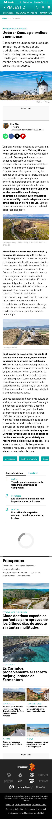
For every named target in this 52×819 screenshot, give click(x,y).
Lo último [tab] (33, 472)
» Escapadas (15, 18)
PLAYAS (30, 739)
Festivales (8, 13)
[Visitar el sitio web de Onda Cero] (31, 781)
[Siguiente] (47, 2)
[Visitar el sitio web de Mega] (8, 781)
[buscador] (43, 7)
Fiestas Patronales (11, 569)
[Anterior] (20, 2)
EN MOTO (6, 739)
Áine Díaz (14, 124)
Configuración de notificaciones (20, 813)
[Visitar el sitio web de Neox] (31, 775)
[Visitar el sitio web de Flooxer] (40, 787)
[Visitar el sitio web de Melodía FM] (11, 787)
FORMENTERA (9, 664)
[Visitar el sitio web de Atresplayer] (26, 787)
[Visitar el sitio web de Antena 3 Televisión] (8, 775)
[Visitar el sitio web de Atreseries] (20, 781)
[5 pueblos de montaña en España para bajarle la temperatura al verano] (38, 695)
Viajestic (5, 18)
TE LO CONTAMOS (34, 704)
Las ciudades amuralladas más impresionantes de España (27, 500)
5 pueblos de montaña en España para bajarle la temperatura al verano (37, 708)
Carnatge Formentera (42, 2)
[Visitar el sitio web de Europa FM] (43, 781)
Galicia (14, 479)
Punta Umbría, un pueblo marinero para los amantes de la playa (27, 515)
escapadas (10, 459)
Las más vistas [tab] (14, 472)
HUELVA (15, 509)
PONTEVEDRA (8, 704)
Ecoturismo (34, 572)
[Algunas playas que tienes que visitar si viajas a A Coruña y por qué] (38, 730)
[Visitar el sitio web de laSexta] (20, 775)
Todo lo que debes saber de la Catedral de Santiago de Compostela (27, 485)
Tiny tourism (27, 2)
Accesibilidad (39, 813)
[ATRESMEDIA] (26, 767)
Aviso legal (10, 805)
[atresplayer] (38, 7)
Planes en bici (24, 575)
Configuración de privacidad (35, 809)
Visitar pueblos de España (15, 572)
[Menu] (48, 7)
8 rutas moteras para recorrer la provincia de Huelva (12, 744)
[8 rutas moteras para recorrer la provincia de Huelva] (14, 730)
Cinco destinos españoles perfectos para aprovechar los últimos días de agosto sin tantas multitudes (25, 621)
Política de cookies (39, 805)
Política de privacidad (23, 805)
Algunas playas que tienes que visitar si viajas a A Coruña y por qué (37, 744)
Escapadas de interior (26, 13)
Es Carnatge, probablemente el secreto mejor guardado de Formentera (25, 674)
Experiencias (9, 575)
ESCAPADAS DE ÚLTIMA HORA (15, 612)
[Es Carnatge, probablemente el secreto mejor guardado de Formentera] (26, 649)
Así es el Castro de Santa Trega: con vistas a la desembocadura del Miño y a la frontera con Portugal (13, 711)
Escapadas (13, 560)
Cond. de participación (14, 809)
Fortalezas (16, 495)
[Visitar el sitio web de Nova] (43, 775)
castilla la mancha (29, 459)
